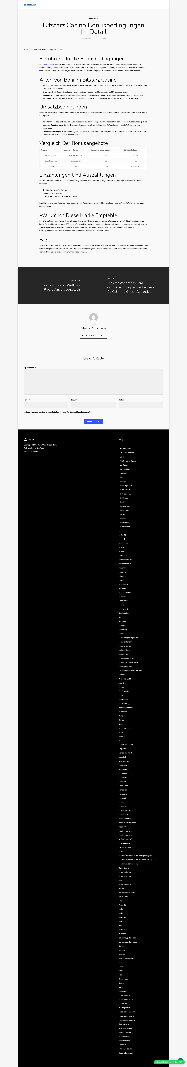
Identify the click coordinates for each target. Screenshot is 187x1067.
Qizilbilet (122, 930)
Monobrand (123, 790)
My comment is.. (30, 368)
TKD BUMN (123, 1004)
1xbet (121, 477)
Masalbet (122, 757)
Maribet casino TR (125, 753)
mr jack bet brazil (125, 843)
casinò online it (124, 654)
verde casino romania (127, 1020)
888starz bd (123, 543)
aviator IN (122, 568)
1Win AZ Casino (125, 449)
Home (26, 50)
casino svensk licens (127, 658)
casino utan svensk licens (128, 662)
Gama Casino (123, 712)
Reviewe (122, 950)
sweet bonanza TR (126, 1000)
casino (121, 634)
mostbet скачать (125, 831)
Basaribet (122, 588)
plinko (121, 909)
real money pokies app (127, 938)
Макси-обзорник (125, 1028)
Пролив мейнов (125, 1037)
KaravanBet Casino (126, 745)
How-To (122, 736)
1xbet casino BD (125, 494)
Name (27, 400)
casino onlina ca (125, 646)
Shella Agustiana (86, 38)
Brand (121, 617)
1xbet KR (122, 502)
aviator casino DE (125, 560)
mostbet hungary (125, 810)
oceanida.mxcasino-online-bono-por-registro (135, 856)
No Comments (102, 38)
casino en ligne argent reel (129, 638)
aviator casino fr (125, 564)
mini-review (123, 765)
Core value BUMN (125, 679)
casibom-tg (123, 630)
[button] (169, 1062)
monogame (123, 794)
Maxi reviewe (124, 761)
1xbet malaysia (124, 506)
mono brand (123, 778)
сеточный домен (125, 1049)
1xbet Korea (123, 498)
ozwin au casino (125, 876)
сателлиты (123, 1045)
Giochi (121, 724)
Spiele (121, 987)
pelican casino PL (125, 884)
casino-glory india (125, 667)
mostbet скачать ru (126, 835)
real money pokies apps (128, 942)
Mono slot (122, 782)
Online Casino (124, 868)
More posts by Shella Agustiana (93, 336)
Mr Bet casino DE (125, 839)
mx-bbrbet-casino (125, 847)
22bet (121, 531)
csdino (121, 687)
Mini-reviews (124, 769)
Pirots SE (122, 905)
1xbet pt (122, 514)
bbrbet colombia (125, 593)
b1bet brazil (123, 584)
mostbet (122, 802)
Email (74, 400)
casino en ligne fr (125, 642)
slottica (121, 975)
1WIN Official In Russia (127, 461)
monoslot (122, 798)
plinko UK (122, 917)
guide (121, 732)
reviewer (122, 954)
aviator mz (123, 576)
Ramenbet (122, 934)
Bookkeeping (124, 613)
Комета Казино (125, 1024)
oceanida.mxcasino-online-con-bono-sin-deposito (137, 860)
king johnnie (123, 749)
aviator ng (122, 580)
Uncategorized (94, 18)
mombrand (123, 773)
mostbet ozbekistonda (127, 823)
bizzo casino (123, 601)
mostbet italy (124, 815)
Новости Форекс (125, 1032)
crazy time (123, 683)
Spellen (121, 983)
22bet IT (122, 539)
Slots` (121, 971)
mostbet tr (123, 827)
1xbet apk (122, 482)
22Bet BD (122, 535)
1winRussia (123, 473)
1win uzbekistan (125, 469)
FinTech (121, 695)
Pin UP (121, 889)
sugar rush (123, 991)
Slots (121, 967)
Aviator (121, 551)
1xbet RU (122, 519)
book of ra (122, 605)
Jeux (120, 741)
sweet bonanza (124, 995)
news (121, 852)
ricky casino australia (126, 958)
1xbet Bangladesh (125, 486)
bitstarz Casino (48, 64)
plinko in (122, 913)
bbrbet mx (122, 597)
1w (120, 445)
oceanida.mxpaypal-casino (129, 864)
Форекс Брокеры (126, 1053)
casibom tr (123, 625)
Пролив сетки (124, 1041)
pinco (121, 901)
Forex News (123, 699)
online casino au (125, 872)
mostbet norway (125, 819)
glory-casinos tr (125, 728)
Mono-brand (123, 786)
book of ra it (123, 609)
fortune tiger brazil (126, 708)
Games (121, 720)
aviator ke (122, 572)
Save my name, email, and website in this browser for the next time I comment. (58, 412)
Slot (120, 963)
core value (122, 675)
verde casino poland (126, 1016)
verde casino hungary (127, 1012)
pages (121, 880)
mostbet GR (123, 806)
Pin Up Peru (123, 897)
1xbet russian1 (124, 527)
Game (121, 716)
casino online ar (124, 650)
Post (120, 926)
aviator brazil (123, 556)
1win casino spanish (126, 453)
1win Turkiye (123, 465)
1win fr (121, 457)
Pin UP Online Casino (127, 893)
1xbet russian (124, 523)
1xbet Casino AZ (125, 490)
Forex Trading (124, 704)
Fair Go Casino (124, 691)
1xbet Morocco (124, 510)
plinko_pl (122, 921)
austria (121, 547)
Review (121, 946)
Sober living (123, 979)
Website (122, 400)
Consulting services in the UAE (130, 671)
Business (122, 621)
